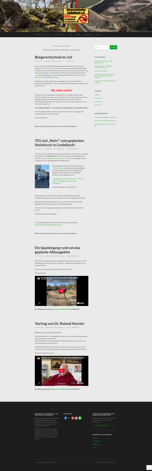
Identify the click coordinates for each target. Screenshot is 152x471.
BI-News (97, 95)
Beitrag (42, 126)
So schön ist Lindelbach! (101, 71)
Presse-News (98, 98)
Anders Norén (106, 462)
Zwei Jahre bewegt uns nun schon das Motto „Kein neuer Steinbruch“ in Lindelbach (105, 75)
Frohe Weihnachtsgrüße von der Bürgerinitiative (103, 61)
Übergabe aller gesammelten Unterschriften (55, 158)
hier (36, 75)
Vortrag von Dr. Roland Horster (59, 323)
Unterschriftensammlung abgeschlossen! (48, 225)
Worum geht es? (60, 34)
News (70, 34)
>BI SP (94, 447)
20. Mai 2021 (38, 61)
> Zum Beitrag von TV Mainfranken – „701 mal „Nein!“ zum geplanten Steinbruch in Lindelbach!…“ (67, 181)
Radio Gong (54, 77)
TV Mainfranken (49, 68)
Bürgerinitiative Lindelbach (54, 61)
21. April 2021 (39, 256)
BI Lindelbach (98, 117)
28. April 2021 (39, 149)
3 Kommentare (70, 61)
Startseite (38, 34)
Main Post (40, 77)
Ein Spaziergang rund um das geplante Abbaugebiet (57, 250)
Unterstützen (88, 34)
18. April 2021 (39, 327)
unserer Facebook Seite (62, 309)
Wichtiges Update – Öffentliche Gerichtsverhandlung (103, 66)
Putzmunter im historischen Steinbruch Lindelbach (105, 81)
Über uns (47, 34)
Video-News (98, 105)
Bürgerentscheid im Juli (53, 57)
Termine (78, 34)
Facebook (61, 126)
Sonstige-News (99, 101)
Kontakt (98, 34)
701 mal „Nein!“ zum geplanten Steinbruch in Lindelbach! (59, 142)
